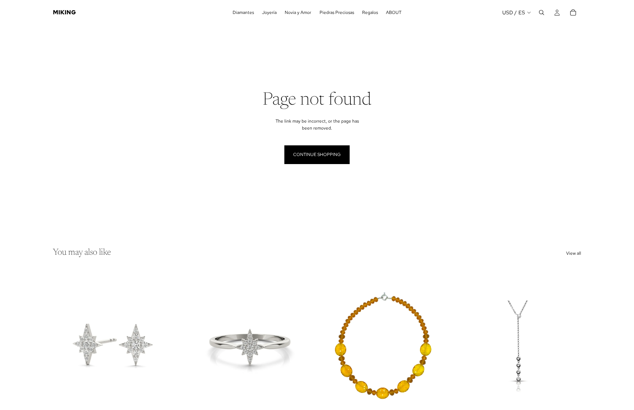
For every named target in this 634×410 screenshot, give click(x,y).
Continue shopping (317, 154)
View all (573, 253)
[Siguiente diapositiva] (167, 346)
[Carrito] (573, 12)
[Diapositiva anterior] (64, 346)
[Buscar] (541, 12)
